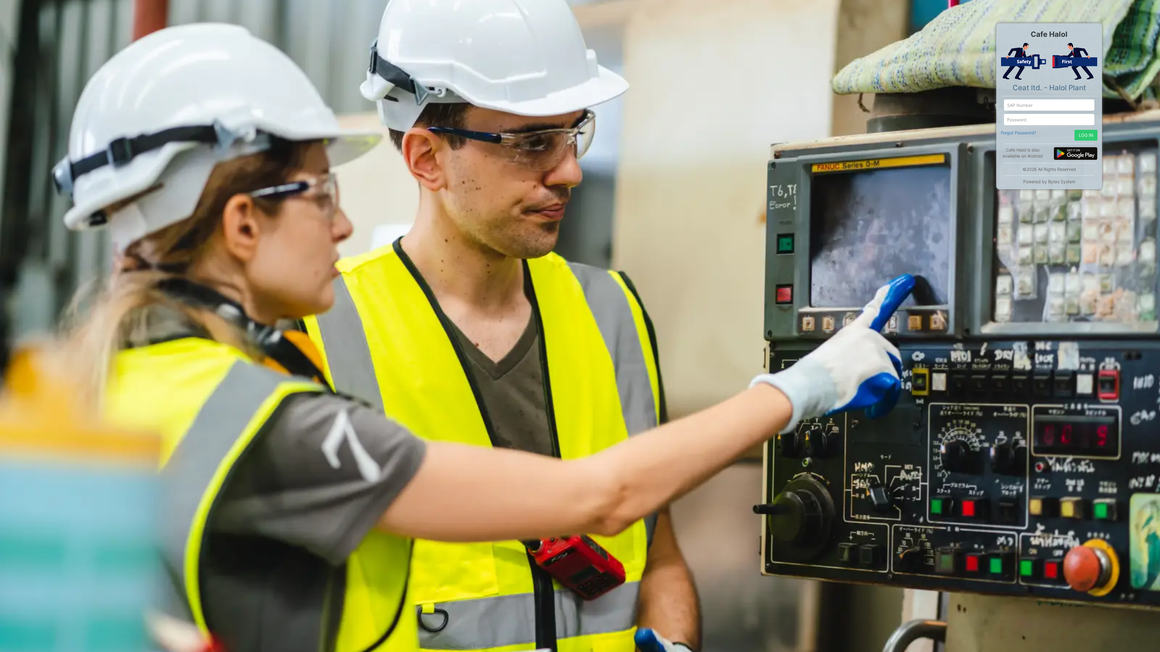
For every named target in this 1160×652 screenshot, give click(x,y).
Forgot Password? (1018, 132)
